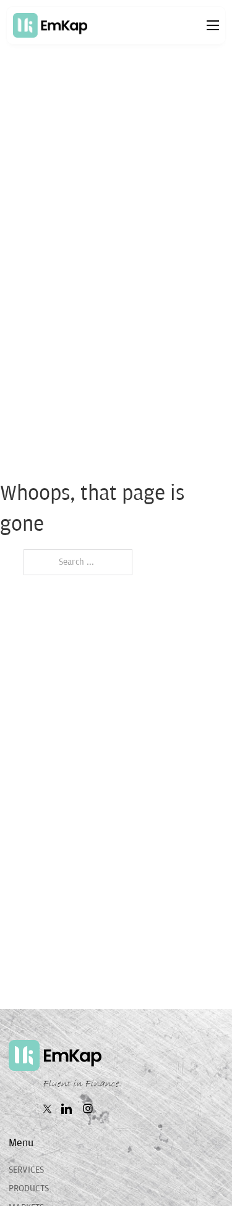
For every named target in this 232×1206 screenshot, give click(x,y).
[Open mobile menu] (213, 25)
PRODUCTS (29, 1188)
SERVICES (26, 1170)
